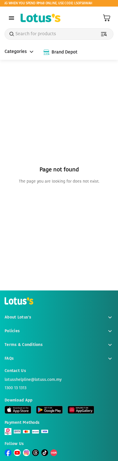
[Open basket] (106, 18)
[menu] (11, 18)
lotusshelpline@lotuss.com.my (33, 380)
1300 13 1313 (15, 388)
